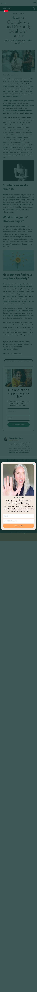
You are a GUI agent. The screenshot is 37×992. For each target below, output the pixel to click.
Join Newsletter (18, 525)
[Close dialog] (34, 464)
